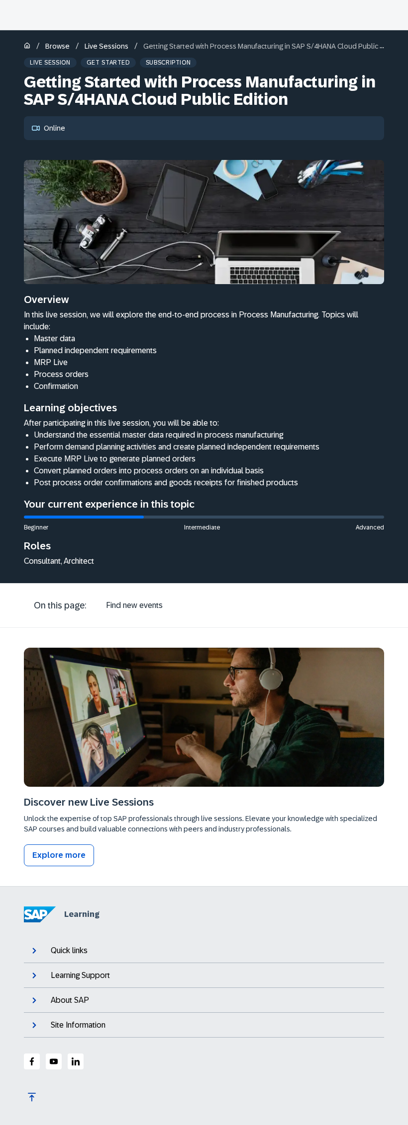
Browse (57, 46)
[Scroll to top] (32, 1097)
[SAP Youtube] (54, 1061)
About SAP (70, 1000)
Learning (82, 914)
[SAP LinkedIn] (76, 1061)
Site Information (78, 1025)
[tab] (134, 605)
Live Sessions (106, 46)
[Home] (27, 46)
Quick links (69, 950)
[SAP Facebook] (32, 1061)
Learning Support (80, 975)
